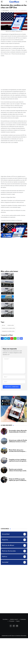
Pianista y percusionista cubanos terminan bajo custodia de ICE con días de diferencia (18, 471)
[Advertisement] (14, 72)
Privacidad (11, 621)
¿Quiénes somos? (14, 619)
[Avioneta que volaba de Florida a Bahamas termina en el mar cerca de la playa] (4, 441)
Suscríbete (5, 619)
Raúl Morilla (6, 10)
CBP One (3, 325)
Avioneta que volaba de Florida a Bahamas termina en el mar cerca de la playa (18, 442)
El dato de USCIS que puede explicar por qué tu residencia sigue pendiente (17, 480)
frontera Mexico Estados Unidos (8, 328)
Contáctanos (23, 619)
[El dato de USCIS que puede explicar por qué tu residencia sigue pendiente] (4, 480)
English (18, 621)
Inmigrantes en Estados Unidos (8, 331)
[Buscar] (26, 1)
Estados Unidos (11, 325)
